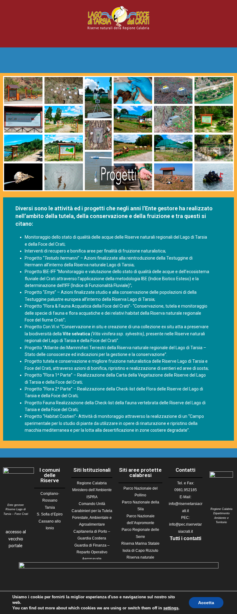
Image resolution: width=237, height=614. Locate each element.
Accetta (206, 602)
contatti (192, 538)
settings (170, 608)
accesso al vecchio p (16, 538)
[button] (118, 38)
